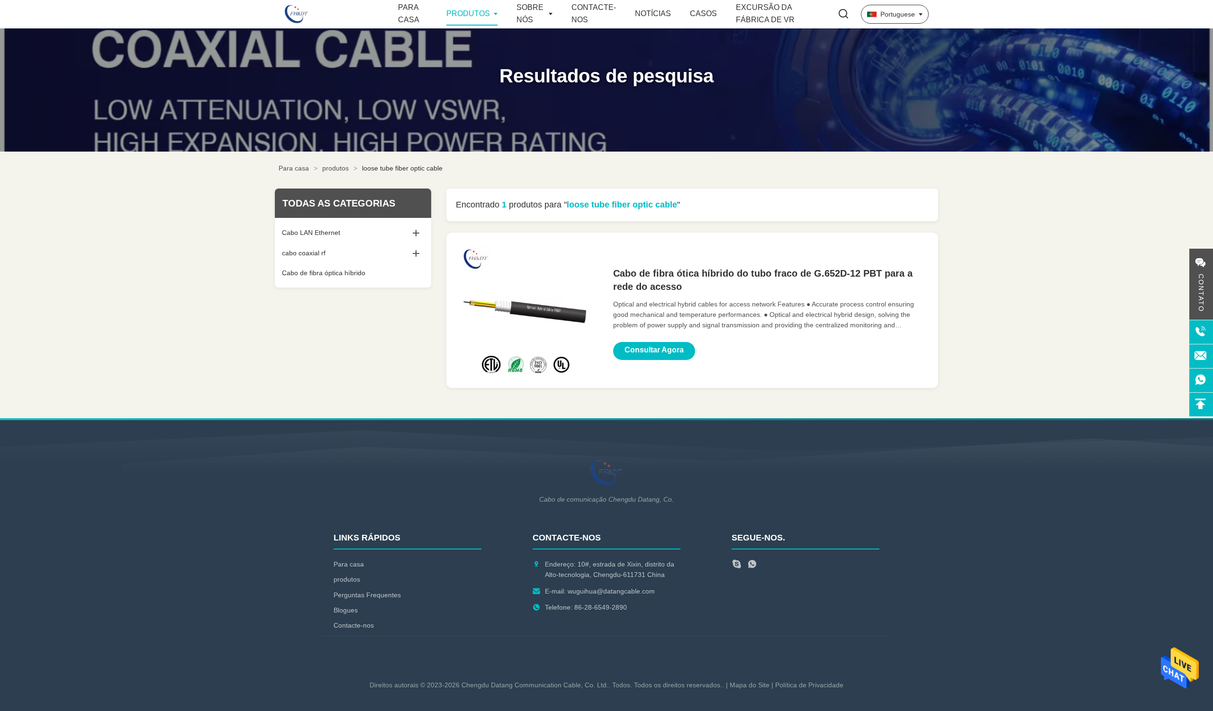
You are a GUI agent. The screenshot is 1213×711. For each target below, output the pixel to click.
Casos (703, 13)
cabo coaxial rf (304, 253)
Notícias (653, 13)
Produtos (468, 13)
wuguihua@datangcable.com (611, 591)
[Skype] (737, 565)
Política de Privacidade (809, 685)
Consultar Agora (654, 350)
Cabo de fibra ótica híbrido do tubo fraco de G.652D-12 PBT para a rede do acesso (763, 280)
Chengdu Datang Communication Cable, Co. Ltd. (535, 685)
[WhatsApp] (752, 565)
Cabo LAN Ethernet (311, 232)
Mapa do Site (749, 685)
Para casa (294, 168)
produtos (335, 168)
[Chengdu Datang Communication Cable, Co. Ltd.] (336, 14)
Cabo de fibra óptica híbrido (323, 273)
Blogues (346, 610)
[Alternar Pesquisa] (843, 14)
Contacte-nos (354, 625)
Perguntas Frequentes (367, 595)
